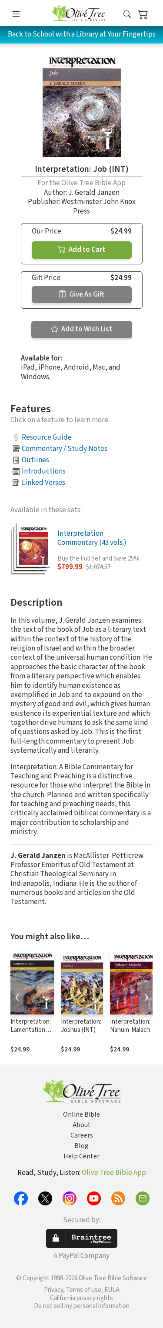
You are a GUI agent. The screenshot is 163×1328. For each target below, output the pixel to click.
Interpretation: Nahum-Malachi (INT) (130, 1030)
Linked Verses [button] (43, 482)
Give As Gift (86, 294)
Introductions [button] (44, 471)
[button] (127, 14)
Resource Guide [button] (47, 437)
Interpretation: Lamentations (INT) (30, 1030)
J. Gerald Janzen (94, 192)
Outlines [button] (35, 460)
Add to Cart (86, 249)
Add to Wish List (86, 329)
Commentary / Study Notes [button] (64, 449)
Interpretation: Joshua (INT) (81, 1025)
